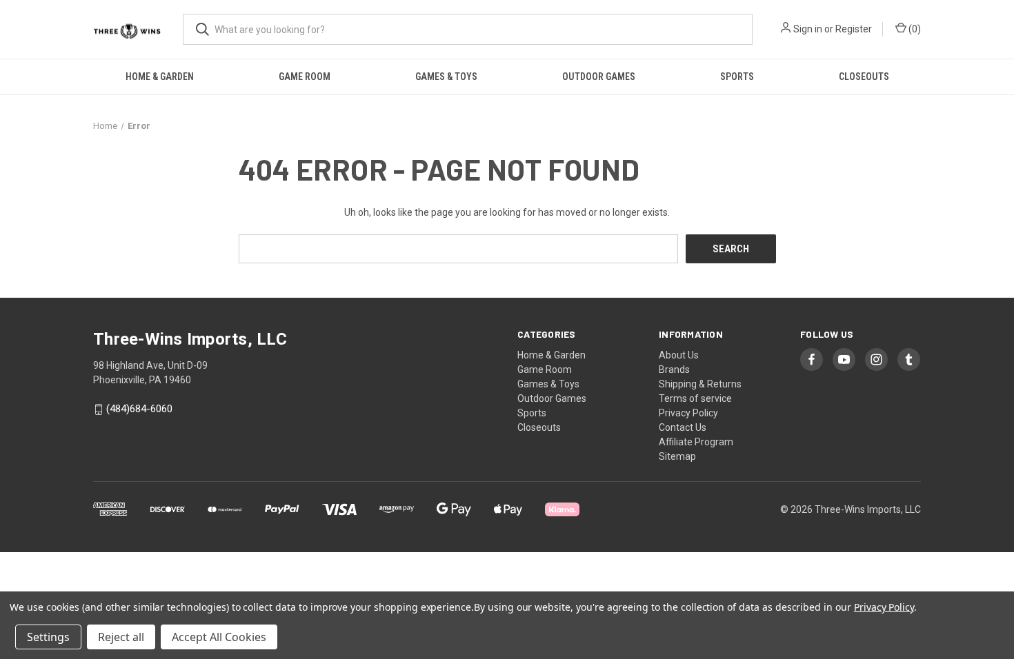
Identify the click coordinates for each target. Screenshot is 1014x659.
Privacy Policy (688, 412)
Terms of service (695, 398)
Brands (674, 369)
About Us (679, 355)
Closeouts (864, 76)
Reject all (121, 637)
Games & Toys (446, 76)
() (913, 28)
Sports (737, 76)
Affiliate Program (696, 441)
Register (853, 28)
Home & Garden (160, 76)
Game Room (304, 76)
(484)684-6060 (139, 409)
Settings (48, 637)
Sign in (807, 28)
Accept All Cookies (219, 637)
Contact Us (682, 427)
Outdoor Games (598, 76)
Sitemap (677, 456)
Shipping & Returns (700, 383)
